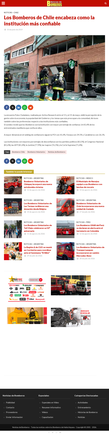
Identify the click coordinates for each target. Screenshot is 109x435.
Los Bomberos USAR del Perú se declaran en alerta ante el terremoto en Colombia (90, 228)
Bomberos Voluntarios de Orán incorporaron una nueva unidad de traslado (90, 206)
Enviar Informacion (14, 417)
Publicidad (10, 402)
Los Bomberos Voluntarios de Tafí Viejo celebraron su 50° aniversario (38, 228)
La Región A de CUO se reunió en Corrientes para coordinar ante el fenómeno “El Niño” (38, 250)
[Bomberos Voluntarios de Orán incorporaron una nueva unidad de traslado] (65, 207)
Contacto (10, 407)
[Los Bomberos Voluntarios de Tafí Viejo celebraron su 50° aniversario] (13, 229)
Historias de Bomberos (88, 412)
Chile (16, 12)
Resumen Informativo (51, 407)
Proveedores (12, 412)
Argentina (39, 178)
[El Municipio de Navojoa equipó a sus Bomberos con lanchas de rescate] (65, 185)
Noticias (8, 12)
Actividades (83, 402)
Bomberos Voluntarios (36, 152)
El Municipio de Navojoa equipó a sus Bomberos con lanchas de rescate (89, 184)
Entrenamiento (84, 407)
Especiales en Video (50, 402)
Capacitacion (47, 417)
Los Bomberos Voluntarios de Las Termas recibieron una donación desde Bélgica (38, 206)
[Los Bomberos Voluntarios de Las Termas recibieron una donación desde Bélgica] (13, 207)
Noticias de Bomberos (56, 152)
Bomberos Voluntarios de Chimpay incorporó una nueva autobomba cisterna (38, 184)
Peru (88, 222)
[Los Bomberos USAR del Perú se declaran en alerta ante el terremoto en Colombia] (65, 229)
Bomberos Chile (18, 152)
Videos (45, 412)
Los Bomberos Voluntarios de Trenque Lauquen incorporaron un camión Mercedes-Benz (90, 251)
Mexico (89, 178)
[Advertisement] (27, 349)
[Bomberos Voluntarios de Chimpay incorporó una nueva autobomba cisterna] (13, 185)
